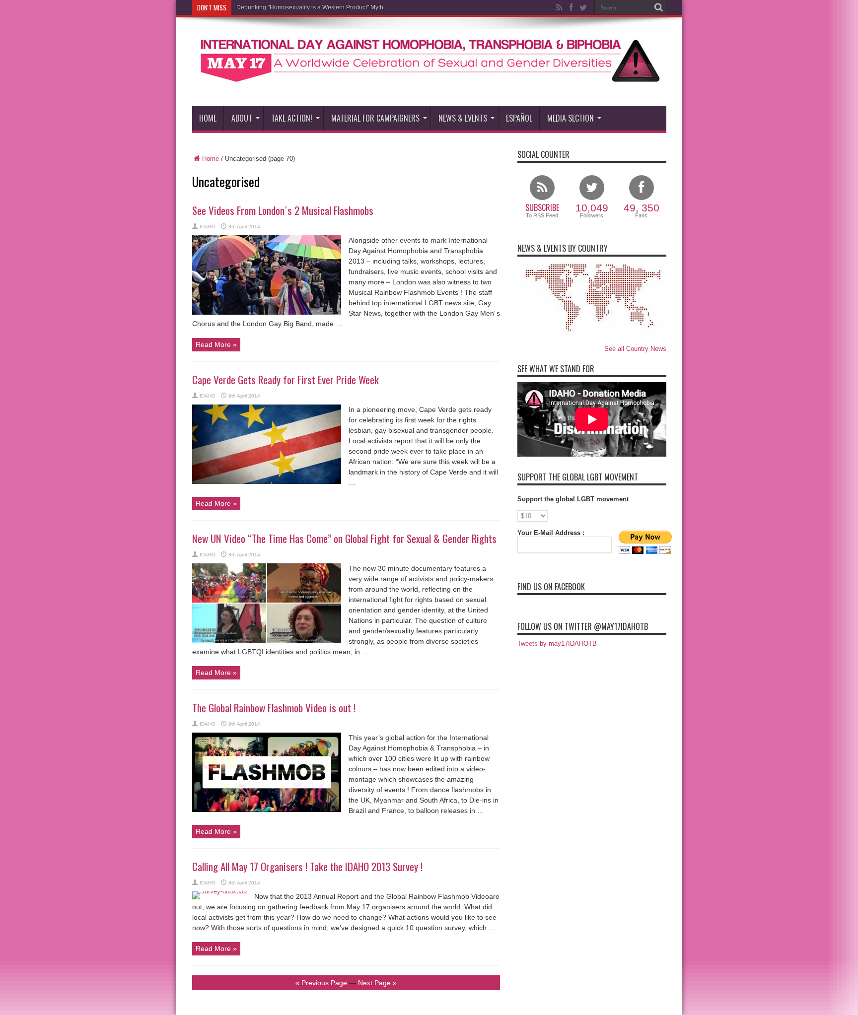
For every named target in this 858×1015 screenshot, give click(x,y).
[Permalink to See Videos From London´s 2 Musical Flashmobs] (266, 312)
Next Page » (377, 983)
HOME (207, 118)
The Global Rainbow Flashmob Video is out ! (274, 707)
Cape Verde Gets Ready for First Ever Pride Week (285, 379)
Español (519, 118)
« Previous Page (321, 983)
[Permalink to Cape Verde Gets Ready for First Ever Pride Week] (266, 481)
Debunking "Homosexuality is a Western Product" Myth (309, 7)
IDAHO (207, 226)
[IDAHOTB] (429, 81)
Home (210, 158)
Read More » (216, 344)
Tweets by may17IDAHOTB (557, 643)
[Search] (658, 7)
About (241, 118)
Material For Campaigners (375, 118)
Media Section (570, 118)
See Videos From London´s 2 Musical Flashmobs (282, 210)
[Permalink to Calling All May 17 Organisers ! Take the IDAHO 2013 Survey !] (219, 891)
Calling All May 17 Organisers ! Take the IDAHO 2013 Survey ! (307, 866)
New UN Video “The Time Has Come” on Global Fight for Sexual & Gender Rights (344, 538)
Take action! (291, 118)
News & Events (462, 118)
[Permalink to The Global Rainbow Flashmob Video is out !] (266, 809)
